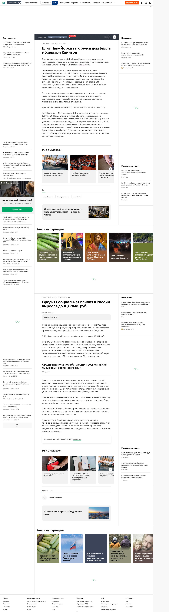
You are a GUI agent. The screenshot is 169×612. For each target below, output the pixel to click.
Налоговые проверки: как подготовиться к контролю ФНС (132, 54)
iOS (127, 601)
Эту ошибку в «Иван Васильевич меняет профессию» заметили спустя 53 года (135, 303)
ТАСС (68, 330)
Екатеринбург (32, 604)
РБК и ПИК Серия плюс (10, 440)
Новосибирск (31, 607)
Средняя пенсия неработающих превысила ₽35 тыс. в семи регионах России (74, 366)
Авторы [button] (45, 490)
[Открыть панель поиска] (145, 2)
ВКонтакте (55, 601)
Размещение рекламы (108, 609)
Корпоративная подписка (85, 607)
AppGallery (129, 607)
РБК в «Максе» (51, 150)
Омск (29, 609)
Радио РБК (12, 3)
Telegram (55, 607)
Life (122, 306)
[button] (141, 2)
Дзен (53, 609)
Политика (6, 146)
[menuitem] (31, 3)
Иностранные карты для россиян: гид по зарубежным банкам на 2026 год (135, 43)
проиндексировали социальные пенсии (91, 408)
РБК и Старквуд (8, 582)
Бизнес (5, 376)
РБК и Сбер (6, 47)
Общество (6, 57)
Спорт (5, 561)
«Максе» (77, 439)
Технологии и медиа (9, 221)
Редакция (104, 607)
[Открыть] (17, 3)
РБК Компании (126, 47)
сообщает (81, 64)
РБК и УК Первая (8, 399)
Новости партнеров (50, 229)
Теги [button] (43, 190)
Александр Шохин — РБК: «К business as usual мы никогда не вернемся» (135, 64)
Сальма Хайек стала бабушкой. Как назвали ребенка (134, 313)
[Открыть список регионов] (141, 2)
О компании (105, 601)
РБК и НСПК (7, 263)
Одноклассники (57, 604)
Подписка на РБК (82, 604)
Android (128, 604)
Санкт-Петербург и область (36, 601)
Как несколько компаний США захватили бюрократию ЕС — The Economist (133, 324)
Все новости (9, 38)
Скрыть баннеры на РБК (84, 601)
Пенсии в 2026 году (49, 297)
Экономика (6, 451)
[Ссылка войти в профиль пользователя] (150, 2)
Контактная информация (109, 604)
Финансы (6, 67)
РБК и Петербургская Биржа (12, 178)
